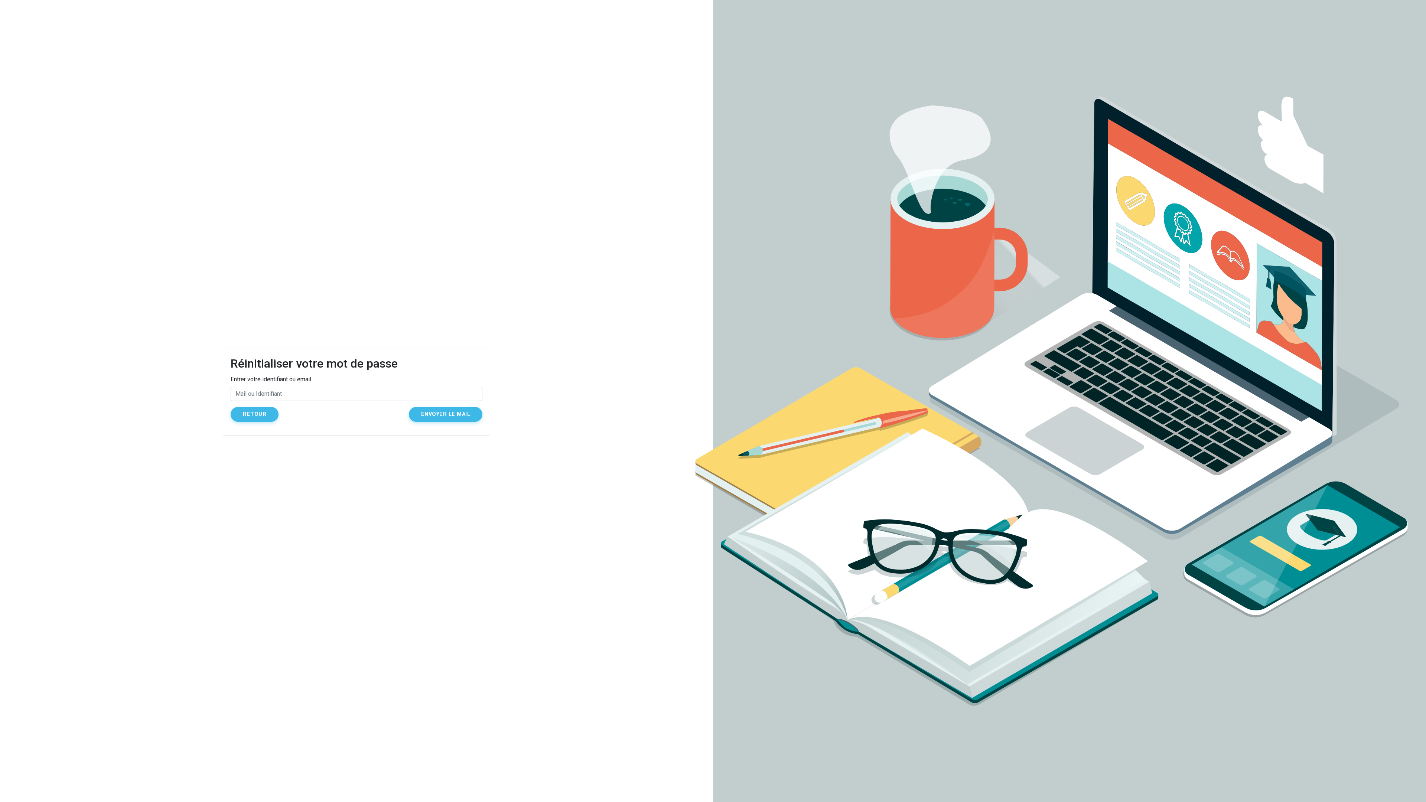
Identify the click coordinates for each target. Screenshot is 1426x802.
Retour (254, 414)
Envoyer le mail (446, 414)
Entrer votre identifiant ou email (271, 379)
